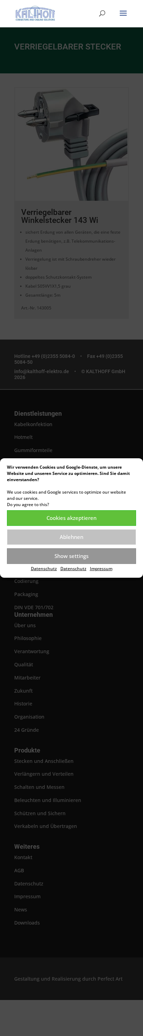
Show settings (71, 555)
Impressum (101, 568)
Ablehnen (71, 536)
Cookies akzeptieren (71, 517)
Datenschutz (44, 568)
